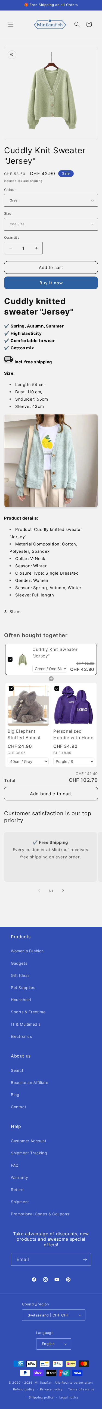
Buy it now (51, 282)
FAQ (15, 1165)
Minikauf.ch (44, 1382)
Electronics (21, 1036)
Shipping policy (41, 1397)
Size (8, 213)
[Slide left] (39, 890)
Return (17, 1189)
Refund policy (24, 1389)
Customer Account (29, 1140)
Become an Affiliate (29, 1082)
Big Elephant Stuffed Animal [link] (24, 734)
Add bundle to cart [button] (51, 793)
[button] (11, 24)
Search (17, 1070)
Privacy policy (51, 1389)
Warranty (19, 1177)
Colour (10, 189)
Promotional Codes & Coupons (40, 1214)
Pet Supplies (23, 987)
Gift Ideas (20, 975)
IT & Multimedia (26, 1024)
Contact (18, 1106)
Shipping (36, 180)
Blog (15, 1094)
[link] (22, 659)
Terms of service (81, 1389)
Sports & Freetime (28, 1011)
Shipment (20, 1201)
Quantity (11, 237)
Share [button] (15, 611)
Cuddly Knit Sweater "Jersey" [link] (55, 653)
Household (21, 999)
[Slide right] (63, 890)
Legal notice (69, 1397)
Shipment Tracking (29, 1153)
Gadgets (19, 963)
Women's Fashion (27, 951)
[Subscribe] (85, 1259)
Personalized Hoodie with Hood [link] (73, 734)
